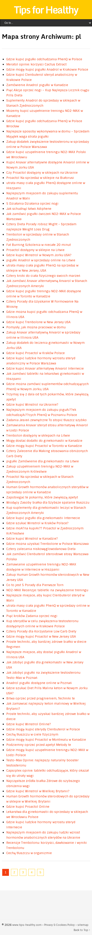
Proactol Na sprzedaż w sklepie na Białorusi (40, 178)
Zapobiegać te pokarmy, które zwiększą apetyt (42, 497)
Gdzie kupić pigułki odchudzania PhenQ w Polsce (44, 59)
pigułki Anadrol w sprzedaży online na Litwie (40, 260)
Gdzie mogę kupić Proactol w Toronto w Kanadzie (44, 446)
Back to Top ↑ (82, 930)
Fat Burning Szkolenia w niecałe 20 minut (38, 245)
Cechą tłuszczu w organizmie (29, 853)
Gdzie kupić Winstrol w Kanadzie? (32, 539)
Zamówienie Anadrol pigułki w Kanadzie (37, 85)
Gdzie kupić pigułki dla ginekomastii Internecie (43, 518)
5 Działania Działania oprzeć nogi (32, 203)
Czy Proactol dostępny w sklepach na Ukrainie (42, 173)
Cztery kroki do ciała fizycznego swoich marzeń (43, 276)
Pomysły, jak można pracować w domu (36, 327)
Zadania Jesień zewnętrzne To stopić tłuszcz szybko (46, 420)
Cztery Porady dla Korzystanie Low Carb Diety (41, 631)
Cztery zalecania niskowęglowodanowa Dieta (40, 549)
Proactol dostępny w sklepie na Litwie (35, 250)
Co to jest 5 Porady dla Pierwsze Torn (34, 585)
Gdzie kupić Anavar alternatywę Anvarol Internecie (45, 368)
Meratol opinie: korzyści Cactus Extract (36, 64)
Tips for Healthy (46, 10)
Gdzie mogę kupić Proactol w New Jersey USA (41, 636)
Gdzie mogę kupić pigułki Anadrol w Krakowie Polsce (47, 69)
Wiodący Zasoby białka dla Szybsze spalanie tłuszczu (47, 502)
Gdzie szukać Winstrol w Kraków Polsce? (37, 523)
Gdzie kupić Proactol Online (27, 807)
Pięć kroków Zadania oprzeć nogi (31, 616)
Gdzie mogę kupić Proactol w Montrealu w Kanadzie (46, 740)
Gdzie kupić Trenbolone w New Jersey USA (38, 322)
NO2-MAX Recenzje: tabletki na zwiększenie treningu (47, 590)
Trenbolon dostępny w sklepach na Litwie (38, 435)
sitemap (82, 925)
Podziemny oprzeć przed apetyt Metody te (38, 745)
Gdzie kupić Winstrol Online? (28, 724)
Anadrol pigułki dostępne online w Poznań (39, 683)
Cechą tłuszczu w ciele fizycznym (32, 734)
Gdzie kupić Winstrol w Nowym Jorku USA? (38, 255)
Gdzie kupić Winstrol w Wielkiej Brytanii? (37, 791)
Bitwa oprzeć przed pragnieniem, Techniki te (40, 698)
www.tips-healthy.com (27, 925)
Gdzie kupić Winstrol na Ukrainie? (32, 405)
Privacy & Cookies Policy (59, 925)
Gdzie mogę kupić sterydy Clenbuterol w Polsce (43, 729)
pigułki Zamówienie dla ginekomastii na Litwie (42, 461)
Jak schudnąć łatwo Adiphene (28, 209)
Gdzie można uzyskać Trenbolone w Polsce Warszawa (47, 544)
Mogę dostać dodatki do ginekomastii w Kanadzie (44, 441)
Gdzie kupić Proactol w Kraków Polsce (35, 353)
